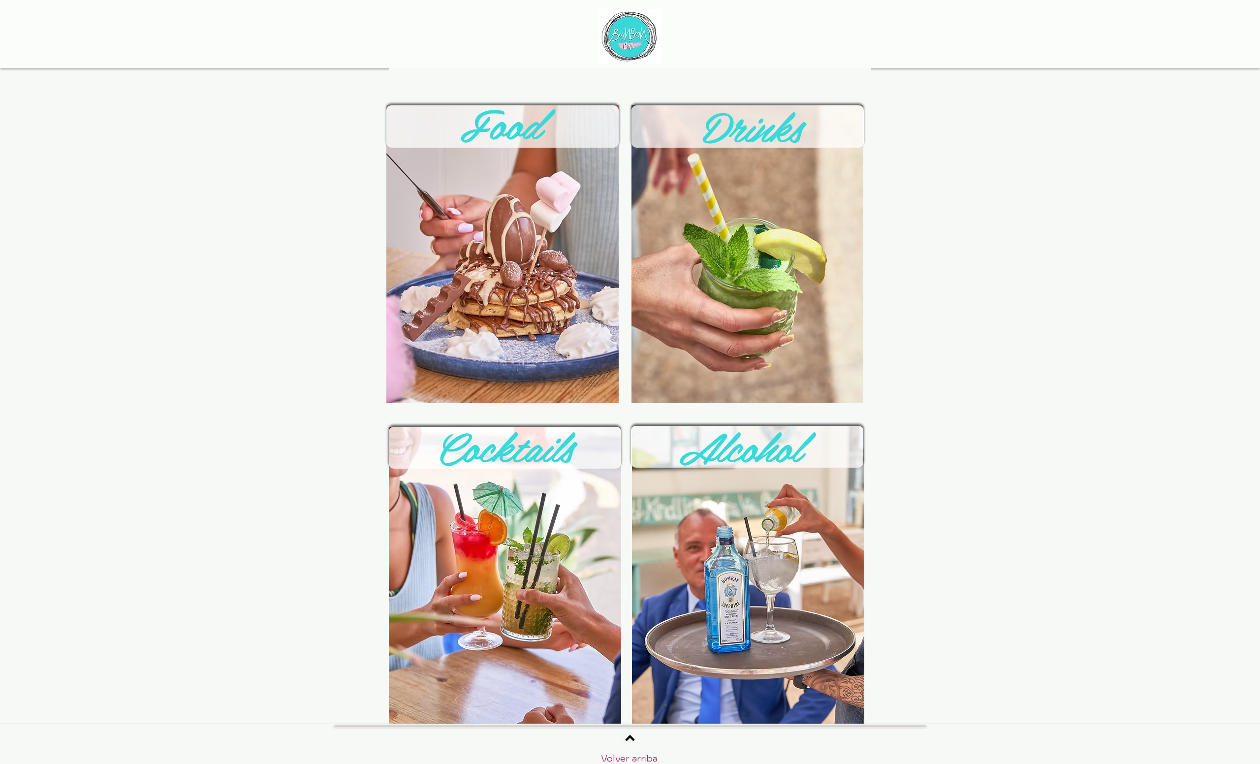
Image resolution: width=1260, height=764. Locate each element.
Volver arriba (629, 758)
